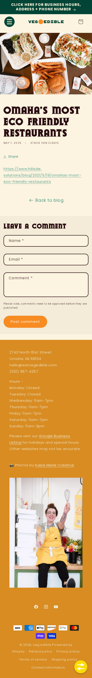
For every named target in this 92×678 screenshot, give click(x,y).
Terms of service (33, 659)
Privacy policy (68, 651)
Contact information (48, 667)
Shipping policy (65, 659)
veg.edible (42, 645)
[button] (9, 22)
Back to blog (49, 200)
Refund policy (40, 651)
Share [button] (13, 156)
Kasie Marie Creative (54, 465)
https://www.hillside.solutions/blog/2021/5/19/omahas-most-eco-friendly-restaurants (42, 175)
